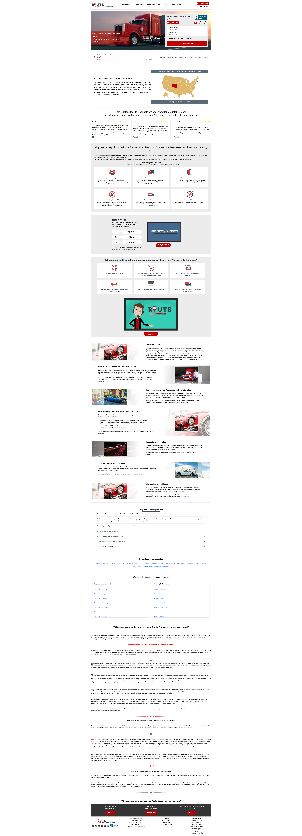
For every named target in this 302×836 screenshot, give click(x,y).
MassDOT (184, 452)
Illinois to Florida (196, 828)
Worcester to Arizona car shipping (175, 563)
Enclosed (188, 38)
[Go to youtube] (99, 826)
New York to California (197, 826)
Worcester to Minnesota (101, 598)
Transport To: (172, 32)
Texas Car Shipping (197, 832)
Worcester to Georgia (100, 594)
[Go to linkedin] (105, 826)
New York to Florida (196, 820)
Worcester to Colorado (100, 589)
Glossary (172, 4)
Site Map (166, 818)
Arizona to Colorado (159, 598)
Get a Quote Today (202, 3)
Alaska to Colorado (159, 594)
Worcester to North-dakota (101, 607)
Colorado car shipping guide (161, 566)
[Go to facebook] (93, 826)
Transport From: (173, 27)
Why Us (160, 4)
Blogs (179, 4)
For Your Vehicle (125, 4)
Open (181, 38)
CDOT (100, 474)
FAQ (166, 4)
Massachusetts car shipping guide (142, 566)
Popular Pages (139, 4)
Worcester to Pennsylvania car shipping (153, 563)
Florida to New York (196, 822)
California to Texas (197, 824)
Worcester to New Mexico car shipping (128, 563)
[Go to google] (108, 826)
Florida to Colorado (159, 616)
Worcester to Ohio (99, 612)
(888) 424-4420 (172, 23)
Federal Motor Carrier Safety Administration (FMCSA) (183, 155)
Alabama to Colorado (159, 589)
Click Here (191, 813)
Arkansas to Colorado (159, 603)
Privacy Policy (166, 820)
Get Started (110, 813)
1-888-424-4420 (184, 496)
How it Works (151, 4)
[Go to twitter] (96, 826)
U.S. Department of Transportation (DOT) (143, 155)
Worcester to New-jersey (101, 603)
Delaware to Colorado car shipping (196, 563)
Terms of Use (166, 822)
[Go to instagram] (102, 826)
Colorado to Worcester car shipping (105, 563)
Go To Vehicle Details (187, 43)
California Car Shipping (197, 834)
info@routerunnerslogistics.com (136, 826)
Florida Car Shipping (196, 830)
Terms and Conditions (166, 824)
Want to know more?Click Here (163, 245)
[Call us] (198, 7)
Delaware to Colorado (160, 612)
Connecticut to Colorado (160, 607)
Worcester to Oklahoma (100, 616)
